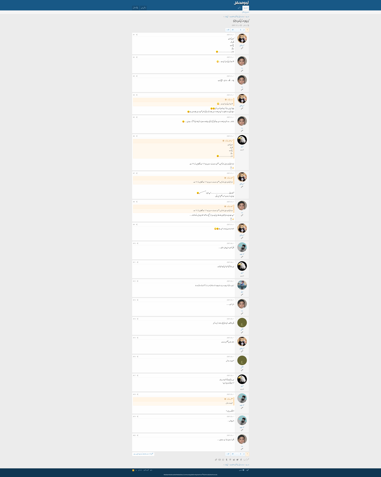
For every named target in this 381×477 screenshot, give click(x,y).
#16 (134, 357)
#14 (134, 319)
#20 (134, 435)
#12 (134, 281)
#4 (134, 95)
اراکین (239, 8)
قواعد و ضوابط (146, 470)
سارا (242, 68)
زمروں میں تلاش (245, 12)
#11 (134, 262)
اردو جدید (241, 470)
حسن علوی (245, 25)
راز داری (140, 470)
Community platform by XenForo (200, 475)
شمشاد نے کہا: (230, 178)
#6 (134, 136)
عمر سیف (242, 254)
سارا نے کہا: (230, 100)
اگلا (228, 30)
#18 (134, 394)
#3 (134, 76)
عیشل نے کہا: (230, 399)
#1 (134, 35)
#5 (134, 117)
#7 (134, 173)
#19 (134, 417)
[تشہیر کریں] (136, 34)
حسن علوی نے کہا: (229, 141)
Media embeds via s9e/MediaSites (173, 475)
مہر (246, 470)
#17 (134, 375)
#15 (134, 338)
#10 (134, 243)
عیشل (242, 329)
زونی (242, 292)
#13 (134, 300)
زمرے (246, 8)
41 (233, 30)
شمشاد (242, 147)
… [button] (237, 30)
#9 (134, 225)
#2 (134, 57)
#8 (134, 202)
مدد (136, 470)
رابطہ (151, 470)
